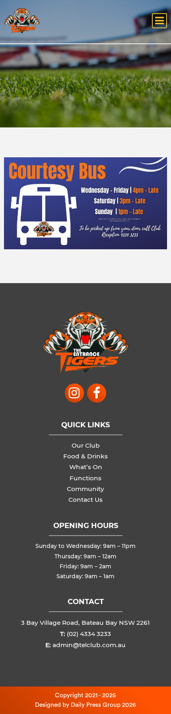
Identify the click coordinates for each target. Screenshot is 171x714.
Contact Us (85, 499)
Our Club (86, 445)
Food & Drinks (85, 456)
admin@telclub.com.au (89, 645)
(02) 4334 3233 (89, 634)
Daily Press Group (95, 705)
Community (85, 489)
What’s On (85, 467)
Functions (85, 478)
